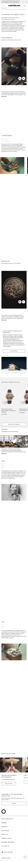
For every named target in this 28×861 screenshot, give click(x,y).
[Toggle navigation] (3, 5)
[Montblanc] (14, 5)
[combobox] (14, 8)
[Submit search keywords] (2, 8)
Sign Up (14, 803)
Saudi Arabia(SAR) (8, 852)
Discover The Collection (14, 424)
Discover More (14, 350)
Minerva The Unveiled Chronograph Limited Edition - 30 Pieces (8, 411)
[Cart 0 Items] (25, 6)
